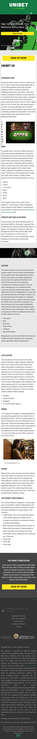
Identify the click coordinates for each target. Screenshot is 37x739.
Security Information (18, 624)
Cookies (18, 627)
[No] (34, 732)
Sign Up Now (17, 33)
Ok (18, 736)
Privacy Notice (18, 621)
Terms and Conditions (18, 619)
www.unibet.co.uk (30, 666)
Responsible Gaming (18, 616)
